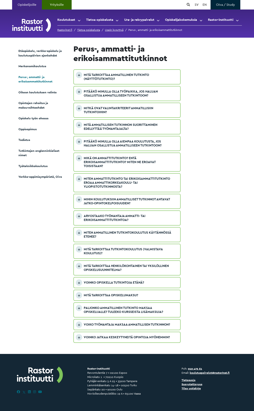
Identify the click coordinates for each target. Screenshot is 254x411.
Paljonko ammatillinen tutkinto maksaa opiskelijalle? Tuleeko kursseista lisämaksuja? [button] (123, 310)
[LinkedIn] (29, 392)
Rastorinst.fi (64, 30)
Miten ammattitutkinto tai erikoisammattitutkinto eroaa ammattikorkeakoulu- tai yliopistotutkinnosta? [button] (127, 183)
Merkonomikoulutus (32, 66)
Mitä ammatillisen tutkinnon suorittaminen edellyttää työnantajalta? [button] (120, 127)
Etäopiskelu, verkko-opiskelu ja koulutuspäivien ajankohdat (40, 53)
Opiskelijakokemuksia (181, 20)
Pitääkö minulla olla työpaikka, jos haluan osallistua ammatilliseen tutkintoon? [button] (121, 93)
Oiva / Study (225, 5)
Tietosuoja (188, 380)
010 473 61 (195, 368)
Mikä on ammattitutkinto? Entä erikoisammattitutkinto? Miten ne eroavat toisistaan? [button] (120, 162)
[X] (24, 392)
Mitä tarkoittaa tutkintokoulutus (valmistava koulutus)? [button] (123, 251)
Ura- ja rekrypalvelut (139, 20)
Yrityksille (57, 5)
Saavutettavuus (192, 384)
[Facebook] (18, 392)
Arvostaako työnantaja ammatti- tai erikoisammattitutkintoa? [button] (114, 218)
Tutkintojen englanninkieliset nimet (38, 153)
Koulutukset (66, 20)
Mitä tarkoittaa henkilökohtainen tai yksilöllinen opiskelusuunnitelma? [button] (126, 268)
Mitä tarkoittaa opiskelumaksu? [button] (111, 295)
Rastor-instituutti (220, 20)
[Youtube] (40, 392)
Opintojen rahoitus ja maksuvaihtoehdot (33, 105)
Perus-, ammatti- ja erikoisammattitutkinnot (35, 79)
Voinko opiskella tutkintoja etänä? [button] (114, 282)
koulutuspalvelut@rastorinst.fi (210, 373)
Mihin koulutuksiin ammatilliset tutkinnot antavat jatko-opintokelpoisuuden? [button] (127, 201)
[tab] (127, 77)
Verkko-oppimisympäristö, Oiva (40, 177)
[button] (79, 19)
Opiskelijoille (27, 5)
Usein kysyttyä (114, 30)
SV (197, 5)
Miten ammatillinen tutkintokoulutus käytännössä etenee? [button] (127, 234)
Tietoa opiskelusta (99, 20)
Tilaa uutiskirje (191, 388)
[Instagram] (34, 392)
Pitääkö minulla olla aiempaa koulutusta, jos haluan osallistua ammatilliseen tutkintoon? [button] (123, 143)
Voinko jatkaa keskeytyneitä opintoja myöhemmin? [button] (127, 337)
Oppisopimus (27, 129)
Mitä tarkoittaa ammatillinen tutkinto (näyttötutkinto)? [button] (116, 77)
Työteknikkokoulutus (33, 166)
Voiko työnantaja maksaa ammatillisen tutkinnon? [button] (127, 324)
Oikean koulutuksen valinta (37, 92)
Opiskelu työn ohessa (33, 118)
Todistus (24, 140)
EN (205, 5)
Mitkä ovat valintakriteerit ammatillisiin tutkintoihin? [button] (118, 110)
